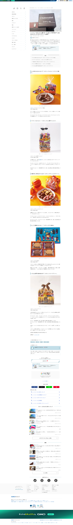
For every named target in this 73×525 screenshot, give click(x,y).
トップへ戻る (45, 381)
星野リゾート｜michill (15, 27)
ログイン (13, 16)
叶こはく (59, 464)
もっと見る (45, 472)
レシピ (13, 33)
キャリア (13, 46)
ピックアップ (14, 48)
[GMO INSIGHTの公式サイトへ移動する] (15, 496)
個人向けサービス (53, 522)
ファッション (14, 29)
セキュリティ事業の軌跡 (51, 501)
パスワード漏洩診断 (30, 500)
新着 (12, 20)
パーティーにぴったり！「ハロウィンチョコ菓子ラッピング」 (42, 59)
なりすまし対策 (45, 501)
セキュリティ (30, 522)
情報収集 (42, 522)
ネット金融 (45, 522)
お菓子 (40, 159)
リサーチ (39, 522)
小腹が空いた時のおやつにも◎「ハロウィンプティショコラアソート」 (44, 61)
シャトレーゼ (43, 105)
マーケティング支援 (35, 522)
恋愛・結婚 (13, 42)
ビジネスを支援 (26, 522)
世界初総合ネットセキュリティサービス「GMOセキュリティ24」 (19, 500)
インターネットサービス (14, 522)
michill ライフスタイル (35, 37)
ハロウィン (32, 107)
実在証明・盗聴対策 (13, 501)
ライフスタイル (14, 35)
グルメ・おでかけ (14, 40)
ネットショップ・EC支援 (20, 522)
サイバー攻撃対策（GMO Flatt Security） (38, 501)
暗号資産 (49, 522)
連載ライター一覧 (14, 18)
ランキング (13, 22)
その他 (56, 522)
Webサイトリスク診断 (36, 500)
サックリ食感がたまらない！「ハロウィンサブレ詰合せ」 (42, 63)
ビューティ (13, 31)
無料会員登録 (14, 14)
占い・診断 (13, 44)
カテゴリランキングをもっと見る (45, 438)
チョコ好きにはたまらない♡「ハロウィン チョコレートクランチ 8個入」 (44, 57)
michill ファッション (58, 448)
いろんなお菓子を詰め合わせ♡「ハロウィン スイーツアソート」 (43, 65)
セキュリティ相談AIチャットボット (44, 500)
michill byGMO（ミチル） (33, 7)
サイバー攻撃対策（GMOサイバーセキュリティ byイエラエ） (24, 501)
